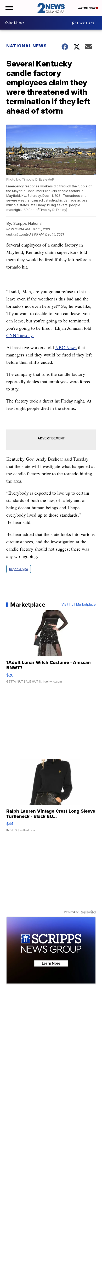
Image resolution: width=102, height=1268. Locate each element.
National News (26, 45)
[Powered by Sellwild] (88, 912)
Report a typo (18, 569)
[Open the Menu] (9, 7)
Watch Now (87, 8)
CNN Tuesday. (20, 335)
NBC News (66, 347)
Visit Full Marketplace (78, 604)
